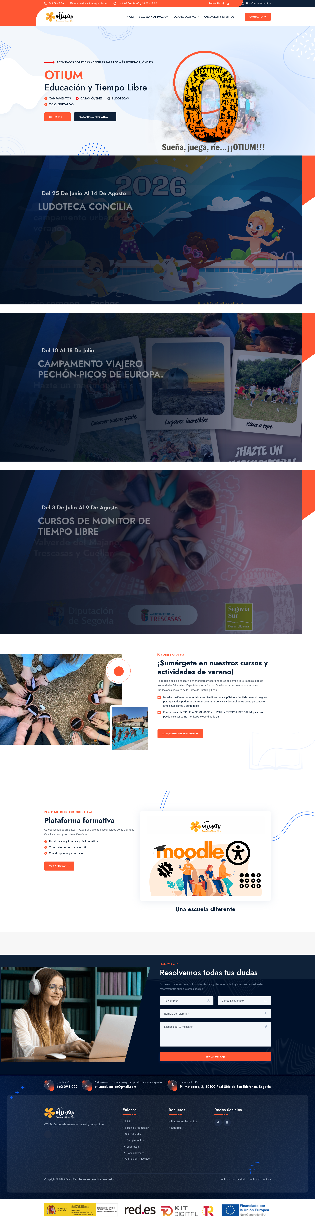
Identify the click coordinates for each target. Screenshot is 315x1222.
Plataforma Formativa (184, 1121)
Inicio (130, 17)
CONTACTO (55, 117)
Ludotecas (133, 1146)
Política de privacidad (232, 1179)
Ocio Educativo (185, 17)
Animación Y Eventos (219, 17)
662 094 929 (67, 1087)
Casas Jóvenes (135, 1153)
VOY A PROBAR (57, 866)
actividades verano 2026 (178, 733)
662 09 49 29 (56, 3)
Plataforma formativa (258, 3)
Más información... (61, 262)
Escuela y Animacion (153, 17)
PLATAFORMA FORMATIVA (93, 117)
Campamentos (135, 1140)
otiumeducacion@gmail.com (90, 3)
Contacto (256, 16)
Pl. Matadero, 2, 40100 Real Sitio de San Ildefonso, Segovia (225, 1087)
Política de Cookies (260, 1179)
